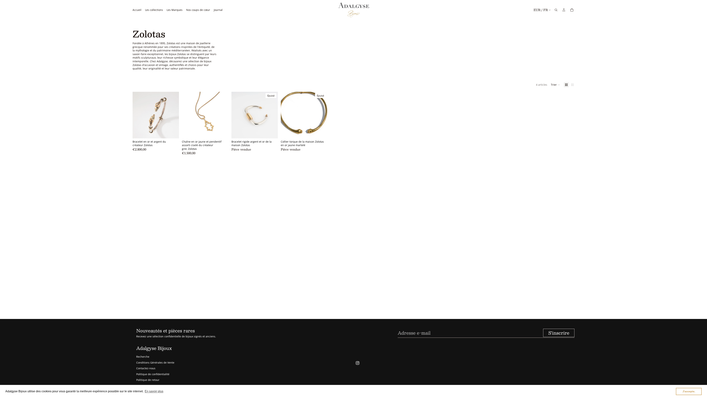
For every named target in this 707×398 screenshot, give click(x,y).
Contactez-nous (145, 368)
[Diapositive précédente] (138, 115)
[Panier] (572, 10)
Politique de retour (147, 380)
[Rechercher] (556, 10)
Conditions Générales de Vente (155, 362)
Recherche (142, 356)
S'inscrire (558, 332)
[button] (555, 85)
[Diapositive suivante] (173, 115)
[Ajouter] (173, 132)
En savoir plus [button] (154, 391)
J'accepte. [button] (689, 391)
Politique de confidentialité (152, 374)
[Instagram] (357, 363)
